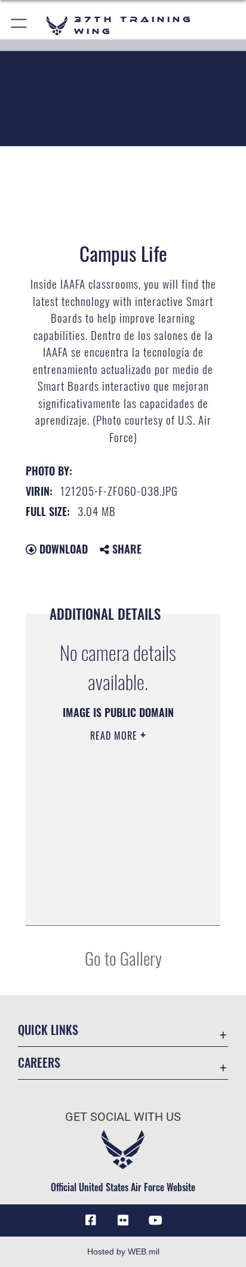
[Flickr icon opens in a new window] (123, 1220)
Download (62, 549)
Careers (39, 1062)
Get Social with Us (123, 1117)
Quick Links (48, 1030)
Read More (115, 735)
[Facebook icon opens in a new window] (91, 1220)
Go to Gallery (123, 958)
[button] (19, 25)
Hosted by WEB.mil (123, 1251)
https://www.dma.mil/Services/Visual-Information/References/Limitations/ (114, 903)
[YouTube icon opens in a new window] (155, 1220)
